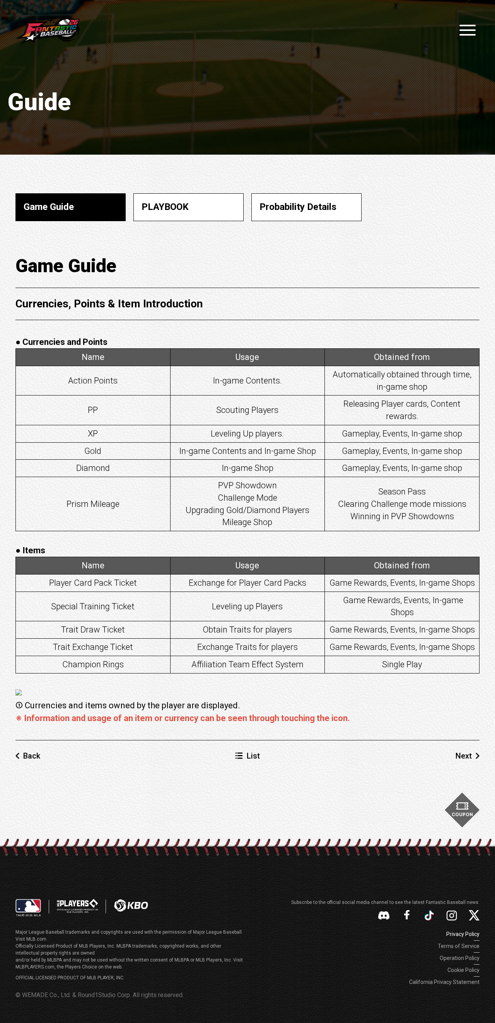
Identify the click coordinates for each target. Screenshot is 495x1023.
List (253, 755)
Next (464, 755)
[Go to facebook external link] (406, 915)
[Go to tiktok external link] (429, 915)
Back (31, 755)
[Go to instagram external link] (451, 915)
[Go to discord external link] (384, 915)
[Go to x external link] (474, 915)
